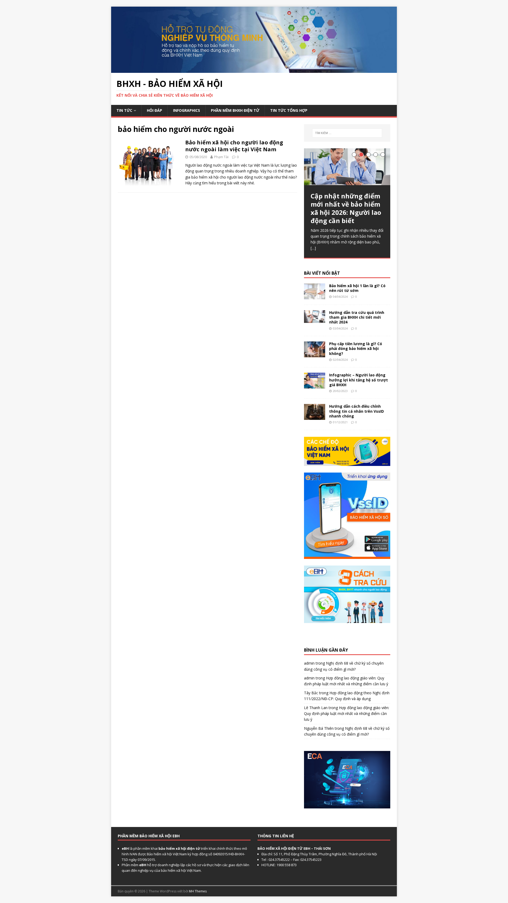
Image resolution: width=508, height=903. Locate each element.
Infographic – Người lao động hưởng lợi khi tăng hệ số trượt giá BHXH (358, 379)
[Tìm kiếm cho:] (347, 132)
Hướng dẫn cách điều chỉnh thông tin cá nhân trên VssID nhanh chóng (356, 411)
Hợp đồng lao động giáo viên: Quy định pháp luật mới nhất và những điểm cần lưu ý (346, 713)
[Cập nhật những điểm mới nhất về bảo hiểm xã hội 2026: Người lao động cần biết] (347, 166)
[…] (313, 248)
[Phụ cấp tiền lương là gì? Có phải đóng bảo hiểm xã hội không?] (314, 354)
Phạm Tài (221, 156)
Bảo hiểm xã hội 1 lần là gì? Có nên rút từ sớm (357, 288)
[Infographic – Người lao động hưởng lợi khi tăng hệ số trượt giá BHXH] (314, 385)
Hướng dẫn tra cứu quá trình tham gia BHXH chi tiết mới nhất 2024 (356, 317)
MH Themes (198, 891)
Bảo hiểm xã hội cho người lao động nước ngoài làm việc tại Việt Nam (234, 146)
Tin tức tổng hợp (288, 110)
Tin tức (124, 110)
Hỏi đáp (154, 110)
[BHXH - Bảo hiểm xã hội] (254, 69)
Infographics (186, 110)
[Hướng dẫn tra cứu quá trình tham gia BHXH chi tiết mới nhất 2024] (314, 319)
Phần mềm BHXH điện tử (235, 110)
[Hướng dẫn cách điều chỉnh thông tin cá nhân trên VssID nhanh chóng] (314, 416)
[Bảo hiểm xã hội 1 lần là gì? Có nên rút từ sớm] (314, 296)
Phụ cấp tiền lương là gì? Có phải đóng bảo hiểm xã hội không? (355, 348)
